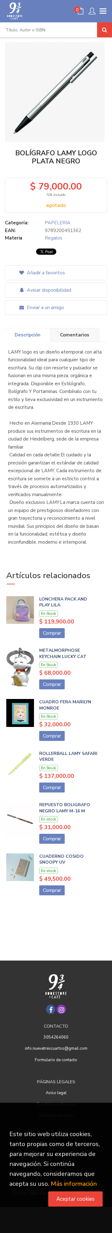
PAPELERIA (57, 223)
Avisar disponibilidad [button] (48, 290)
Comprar (52, 633)
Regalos (53, 238)
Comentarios (74, 335)
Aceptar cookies (75, 1199)
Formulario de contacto (56, 1060)
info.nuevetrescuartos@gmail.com (56, 1048)
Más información (74, 1184)
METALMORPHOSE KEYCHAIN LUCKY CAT (62, 653)
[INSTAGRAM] (61, 1009)
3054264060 (56, 1037)
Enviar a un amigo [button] (45, 307)
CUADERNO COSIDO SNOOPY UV (61, 859)
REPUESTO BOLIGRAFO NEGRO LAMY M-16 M (64, 808)
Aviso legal (56, 1093)
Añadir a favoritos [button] (45, 272)
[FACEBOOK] (50, 1009)
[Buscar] (104, 29)
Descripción (27, 335)
